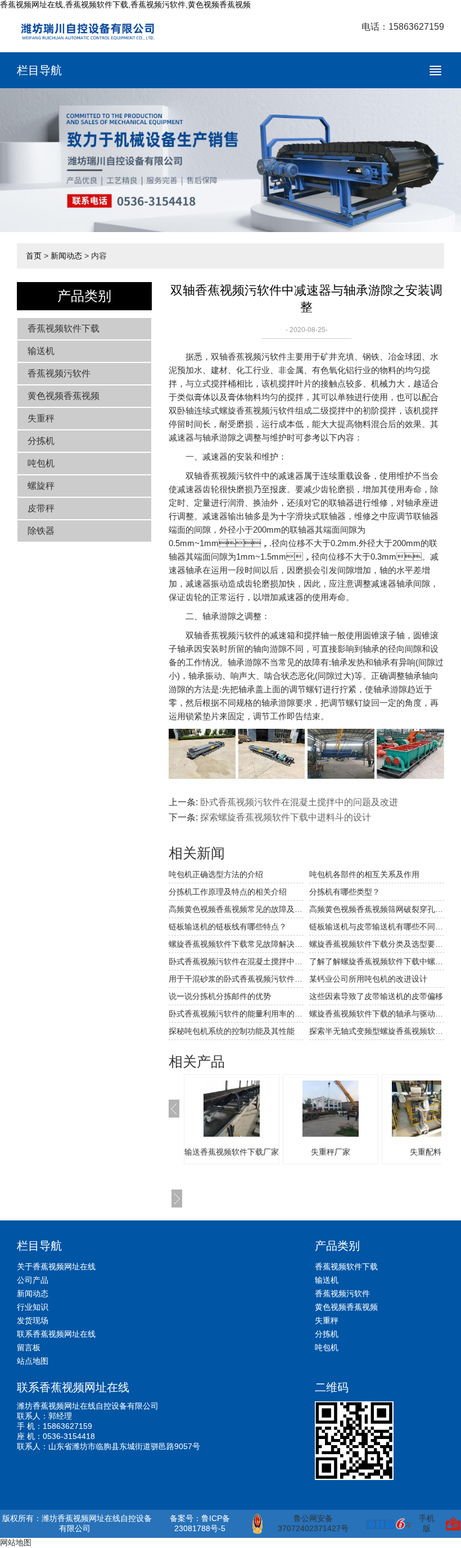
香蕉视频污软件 (59, 373)
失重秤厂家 (330, 1151)
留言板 (28, 1347)
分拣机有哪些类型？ (344, 891)
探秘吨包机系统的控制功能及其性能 (232, 1031)
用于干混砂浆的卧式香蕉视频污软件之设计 (236, 978)
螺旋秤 (41, 486)
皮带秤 (41, 508)
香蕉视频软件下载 (64, 328)
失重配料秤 (429, 1151)
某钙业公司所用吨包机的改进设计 (368, 978)
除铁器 (41, 530)
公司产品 (32, 1279)
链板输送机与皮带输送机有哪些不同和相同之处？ (376, 926)
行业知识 (32, 1306)
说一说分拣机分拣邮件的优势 (220, 996)
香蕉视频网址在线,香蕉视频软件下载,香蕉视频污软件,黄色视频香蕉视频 (125, 4)
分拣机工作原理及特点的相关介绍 (228, 891)
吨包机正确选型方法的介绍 (216, 874)
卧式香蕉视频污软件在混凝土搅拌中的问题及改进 (299, 802)
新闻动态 (66, 255)
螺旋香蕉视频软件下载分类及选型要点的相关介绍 (376, 943)
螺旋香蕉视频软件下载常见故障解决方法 (236, 943)
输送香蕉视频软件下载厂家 (231, 1151)
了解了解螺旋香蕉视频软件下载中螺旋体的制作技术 (376, 961)
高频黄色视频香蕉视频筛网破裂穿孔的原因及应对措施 (376, 909)
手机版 (427, 1523)
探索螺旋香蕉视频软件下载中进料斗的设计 (285, 817)
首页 (34, 255)
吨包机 (41, 463)
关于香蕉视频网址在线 (56, 1266)
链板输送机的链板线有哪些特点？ (228, 926)
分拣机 (41, 441)
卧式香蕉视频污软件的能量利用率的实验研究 (236, 1013)
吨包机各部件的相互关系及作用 (364, 874)
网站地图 (15, 1542)
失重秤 (41, 418)
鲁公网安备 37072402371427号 (313, 1523)
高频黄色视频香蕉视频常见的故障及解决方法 (236, 909)
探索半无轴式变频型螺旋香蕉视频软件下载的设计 (376, 1031)
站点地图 (32, 1360)
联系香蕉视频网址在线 (56, 1333)
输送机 (41, 351)
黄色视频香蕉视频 (64, 396)
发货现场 (32, 1320)
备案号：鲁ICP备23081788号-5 (200, 1523)
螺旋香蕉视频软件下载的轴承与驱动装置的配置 (376, 1013)
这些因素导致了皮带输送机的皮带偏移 (376, 996)
